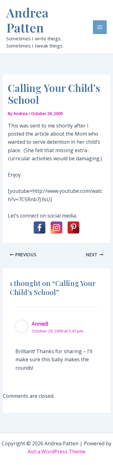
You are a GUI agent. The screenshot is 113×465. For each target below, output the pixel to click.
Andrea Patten (27, 20)
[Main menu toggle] (100, 27)
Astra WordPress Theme (56, 451)
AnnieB (40, 323)
